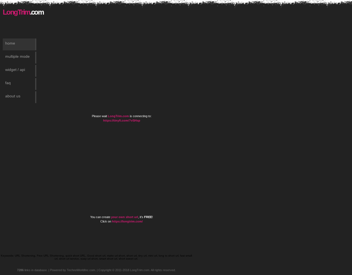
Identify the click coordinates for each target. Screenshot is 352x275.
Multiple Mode (17, 56)
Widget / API (15, 69)
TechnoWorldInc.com (81, 270)
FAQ (8, 83)
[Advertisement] (128, 16)
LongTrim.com (118, 116)
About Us (12, 96)
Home (10, 43)
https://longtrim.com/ (127, 221)
